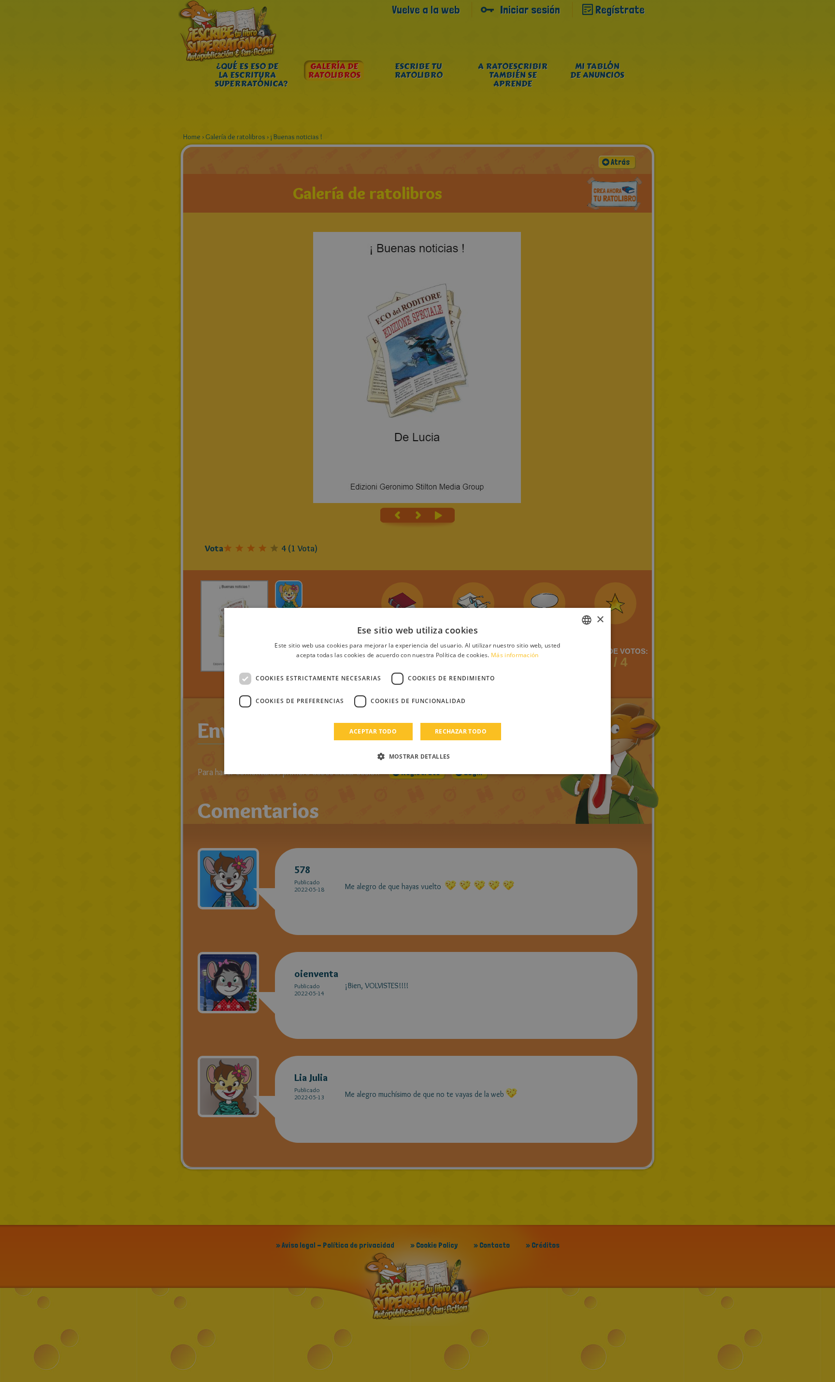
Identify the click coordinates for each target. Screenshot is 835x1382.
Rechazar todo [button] (461, 731)
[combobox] (586, 620)
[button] (417, 756)
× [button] (600, 619)
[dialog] (417, 691)
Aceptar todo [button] (373, 731)
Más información (515, 655)
